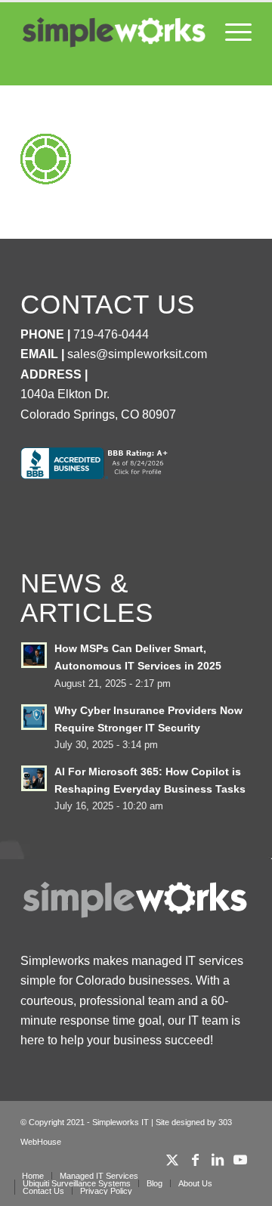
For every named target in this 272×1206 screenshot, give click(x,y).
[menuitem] (231, 32)
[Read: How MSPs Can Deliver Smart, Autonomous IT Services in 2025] (34, 655)
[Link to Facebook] (195, 1160)
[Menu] (231, 32)
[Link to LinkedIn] (217, 1160)
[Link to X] (172, 1160)
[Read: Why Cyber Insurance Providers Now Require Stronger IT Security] (34, 717)
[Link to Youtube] (240, 1160)
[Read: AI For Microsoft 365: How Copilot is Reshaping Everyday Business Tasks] (34, 778)
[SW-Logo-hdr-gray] (113, 32)
